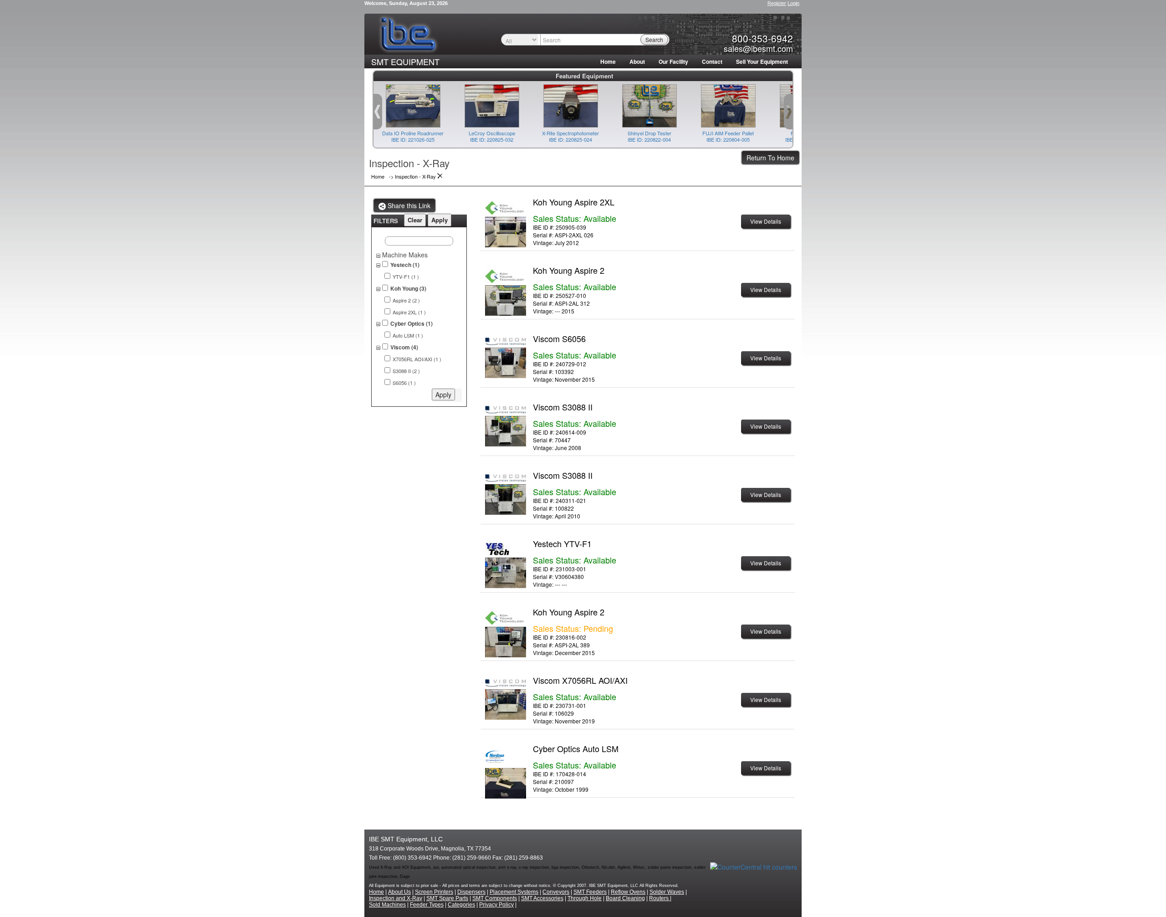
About (637, 61)
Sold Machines (387, 905)
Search (654, 39)
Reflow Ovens (628, 892)
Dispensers (471, 892)
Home (608, 61)
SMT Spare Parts (447, 898)
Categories (461, 905)
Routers (659, 898)
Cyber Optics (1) (411, 324)
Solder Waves (666, 892)
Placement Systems (514, 892)
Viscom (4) (404, 347)
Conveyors (555, 892)
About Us (399, 892)
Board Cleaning (625, 898)
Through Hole (585, 898)
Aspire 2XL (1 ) (409, 312)
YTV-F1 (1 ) (406, 276)
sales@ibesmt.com (758, 48)
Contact (712, 61)
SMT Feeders (590, 892)
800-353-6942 (762, 38)
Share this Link (408, 205)
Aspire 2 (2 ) (406, 300)
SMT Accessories (542, 898)
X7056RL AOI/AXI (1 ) (417, 359)
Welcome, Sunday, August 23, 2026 (406, 3)
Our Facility (673, 61)
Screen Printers (434, 892)
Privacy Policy (496, 905)
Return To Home (770, 157)
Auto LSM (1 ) (408, 335)
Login (793, 3)
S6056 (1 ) (404, 382)
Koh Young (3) (408, 288)
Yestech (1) (404, 265)
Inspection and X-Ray (395, 898)
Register (776, 3)
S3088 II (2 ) (406, 371)
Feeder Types (427, 905)
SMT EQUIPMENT (405, 61)
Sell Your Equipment (762, 61)
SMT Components (494, 898)
